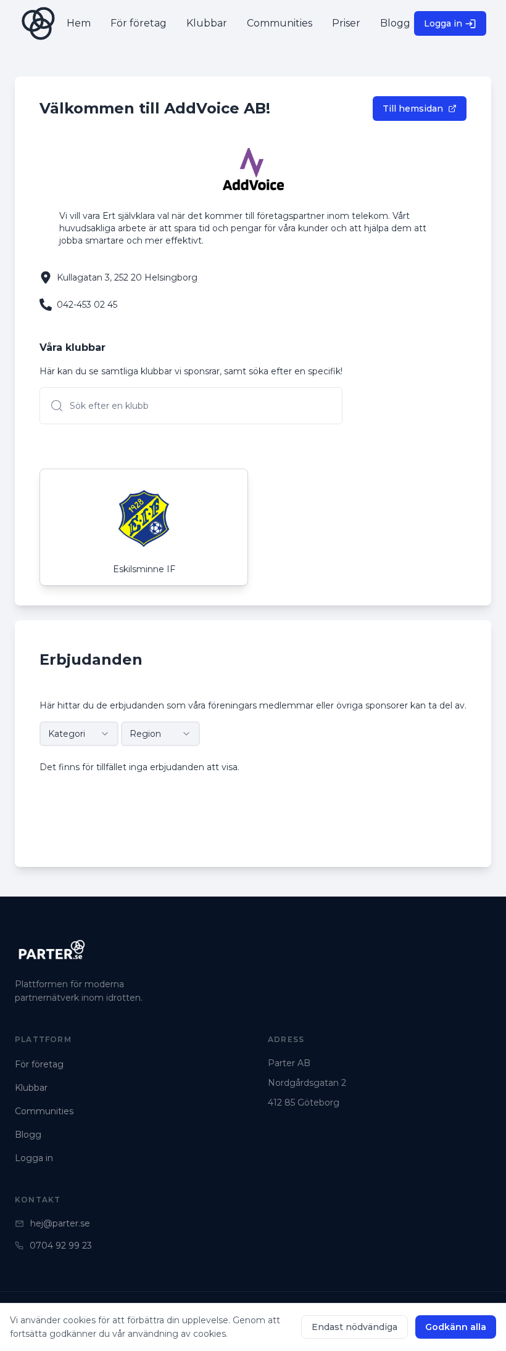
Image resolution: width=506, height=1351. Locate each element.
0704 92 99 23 (61, 1245)
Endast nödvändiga (354, 1327)
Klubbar (31, 1087)
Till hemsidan (413, 108)
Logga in (443, 23)
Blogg (28, 1134)
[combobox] (78, 733)
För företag (39, 1064)
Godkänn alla (455, 1327)
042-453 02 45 (87, 304)
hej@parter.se (60, 1223)
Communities (44, 1111)
